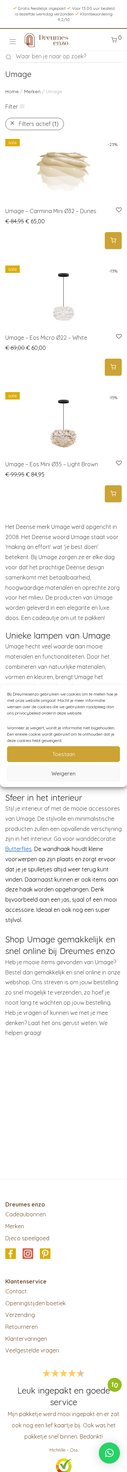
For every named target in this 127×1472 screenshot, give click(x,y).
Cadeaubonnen (25, 1214)
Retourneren (21, 1326)
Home (12, 91)
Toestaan (63, 754)
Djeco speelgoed (27, 1238)
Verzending (20, 1314)
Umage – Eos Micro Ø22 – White (46, 337)
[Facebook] (10, 1254)
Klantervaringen (26, 1338)
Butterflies (18, 848)
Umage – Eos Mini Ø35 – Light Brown (51, 464)
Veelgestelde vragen (32, 1350)
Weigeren (63, 773)
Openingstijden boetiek (35, 1303)
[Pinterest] (45, 1254)
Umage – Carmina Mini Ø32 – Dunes (50, 211)
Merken (32, 91)
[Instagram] (28, 1254)
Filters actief (39, 123)
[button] (113, 240)
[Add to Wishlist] (118, 210)
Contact (16, 1291)
